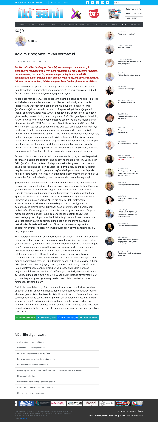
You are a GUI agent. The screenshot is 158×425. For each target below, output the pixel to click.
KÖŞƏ (124, 24)
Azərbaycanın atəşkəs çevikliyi (129, 184)
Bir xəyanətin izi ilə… (26, 376)
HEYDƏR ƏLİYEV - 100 (135, 416)
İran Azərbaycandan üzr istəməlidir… (33, 365)
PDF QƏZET (132, 18)
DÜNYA (94, 24)
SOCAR (31, 24)
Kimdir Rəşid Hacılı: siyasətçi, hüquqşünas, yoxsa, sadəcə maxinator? (128, 241)
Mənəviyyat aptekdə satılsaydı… (31, 393)
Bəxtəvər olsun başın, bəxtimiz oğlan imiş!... (36, 359)
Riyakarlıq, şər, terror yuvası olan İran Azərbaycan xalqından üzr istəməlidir (50, 370)
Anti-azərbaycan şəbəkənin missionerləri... (35, 387)
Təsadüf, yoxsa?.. (124, 48)
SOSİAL (63, 24)
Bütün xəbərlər (41, 2)
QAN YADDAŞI (135, 24)
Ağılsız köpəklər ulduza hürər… (30, 342)
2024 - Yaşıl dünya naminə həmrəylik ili (103, 416)
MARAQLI (104, 24)
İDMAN (114, 24)
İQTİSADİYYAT (42, 24)
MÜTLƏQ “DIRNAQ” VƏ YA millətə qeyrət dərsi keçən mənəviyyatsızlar (127, 214)
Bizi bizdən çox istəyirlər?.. (127, 102)
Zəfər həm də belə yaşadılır (128, 143)
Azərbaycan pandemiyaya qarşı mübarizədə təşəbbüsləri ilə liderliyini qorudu (129, 173)
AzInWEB (24, 418)
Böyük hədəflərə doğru (126, 89)
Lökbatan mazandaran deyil (128, 226)
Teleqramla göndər (47, 317)
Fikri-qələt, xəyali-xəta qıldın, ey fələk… (34, 353)
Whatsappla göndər (27, 317)
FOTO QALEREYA (134, 9)
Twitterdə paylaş (89, 317)
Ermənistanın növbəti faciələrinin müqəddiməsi (37, 382)
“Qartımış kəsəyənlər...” (126, 34)
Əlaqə (66, 2)
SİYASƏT (22, 24)
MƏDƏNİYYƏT (84, 24)
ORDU (53, 24)
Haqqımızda (55, 2)
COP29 (122, 416)
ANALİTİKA (73, 24)
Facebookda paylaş (69, 317)
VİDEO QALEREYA (135, 14)
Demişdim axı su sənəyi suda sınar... (32, 347)
